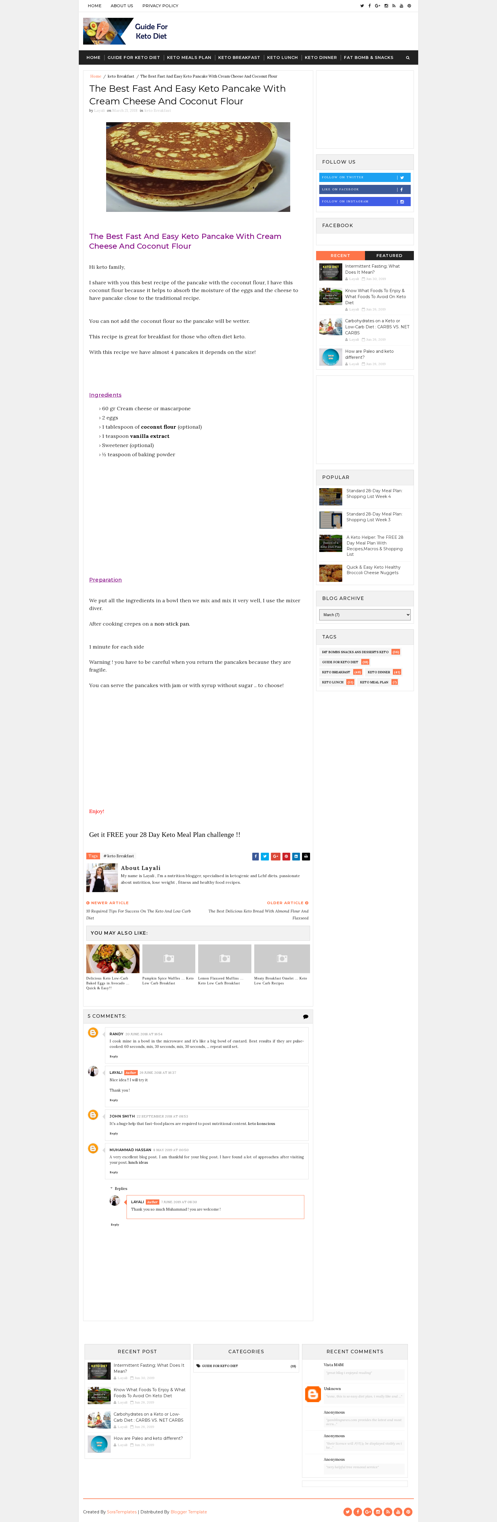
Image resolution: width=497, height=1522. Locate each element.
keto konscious (261, 1123)
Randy (117, 1034)
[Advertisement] (198, 523)
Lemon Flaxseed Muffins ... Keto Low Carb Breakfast (221, 980)
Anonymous (334, 1412)
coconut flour (158, 426)
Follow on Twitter (343, 177)
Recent (340, 255)
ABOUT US (122, 5)
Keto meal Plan (374, 682)
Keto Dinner (321, 57)
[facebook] (369, 5)
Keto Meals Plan (189, 57)
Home (95, 5)
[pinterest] (409, 5)
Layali (116, 1072)
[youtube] (401, 5)
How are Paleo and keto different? (148, 1438)
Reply (114, 1056)
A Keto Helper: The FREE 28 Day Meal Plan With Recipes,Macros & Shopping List (375, 546)
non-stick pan (171, 623)
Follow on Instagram (345, 201)
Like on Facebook (340, 189)
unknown (332, 1388)
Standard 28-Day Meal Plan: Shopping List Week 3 (374, 516)
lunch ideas (138, 1162)
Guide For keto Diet (134, 57)
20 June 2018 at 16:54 (144, 1034)
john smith (122, 1116)
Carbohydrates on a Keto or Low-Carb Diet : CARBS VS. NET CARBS (377, 327)
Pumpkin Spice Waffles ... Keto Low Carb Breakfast (168, 980)
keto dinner (379, 672)
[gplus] (378, 5)
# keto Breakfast (119, 856)
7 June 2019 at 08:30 (179, 1202)
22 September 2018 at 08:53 (162, 1116)
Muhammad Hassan (131, 1150)
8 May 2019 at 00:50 (171, 1150)
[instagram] (386, 5)
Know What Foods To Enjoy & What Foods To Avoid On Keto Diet (375, 296)
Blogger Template (189, 1512)
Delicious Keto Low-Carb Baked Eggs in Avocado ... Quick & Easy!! (107, 983)
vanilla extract (149, 436)
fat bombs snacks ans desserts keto (355, 652)
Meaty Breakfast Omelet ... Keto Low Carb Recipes (280, 980)
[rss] (394, 5)
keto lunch (332, 682)
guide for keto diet (340, 662)
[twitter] (362, 5)
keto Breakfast (121, 76)
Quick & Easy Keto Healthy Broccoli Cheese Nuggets (374, 570)
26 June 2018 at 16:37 (157, 1072)
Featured (389, 255)
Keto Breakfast (239, 57)
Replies (121, 1188)
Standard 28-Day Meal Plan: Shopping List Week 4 (374, 493)
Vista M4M (334, 1364)
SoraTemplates (122, 1512)
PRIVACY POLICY (160, 5)
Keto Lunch (282, 57)
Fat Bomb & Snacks (368, 57)
